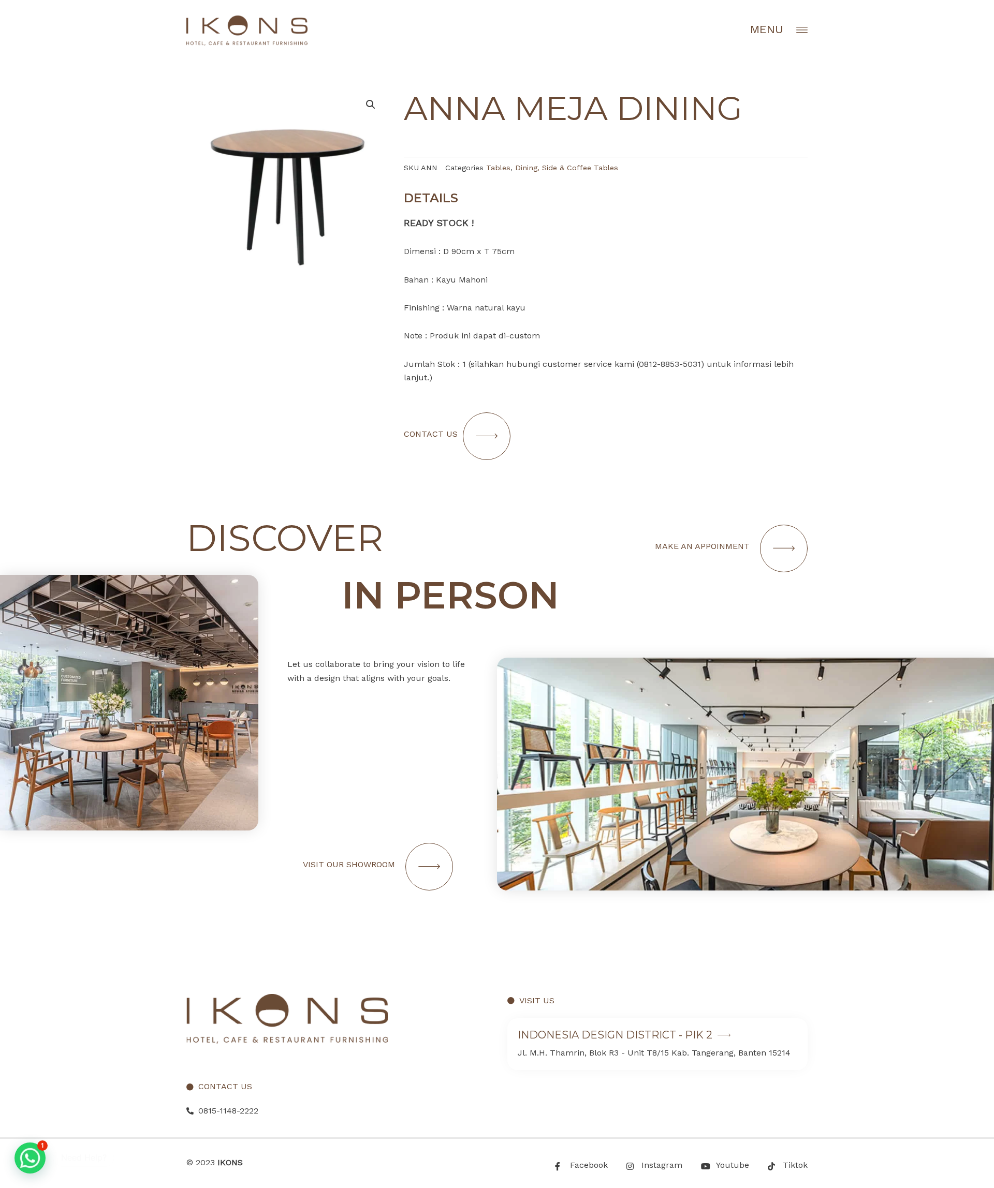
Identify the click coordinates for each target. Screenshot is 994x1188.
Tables (498, 168)
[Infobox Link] (657, 1044)
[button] (30, 1158)
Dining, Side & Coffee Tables (566, 168)
